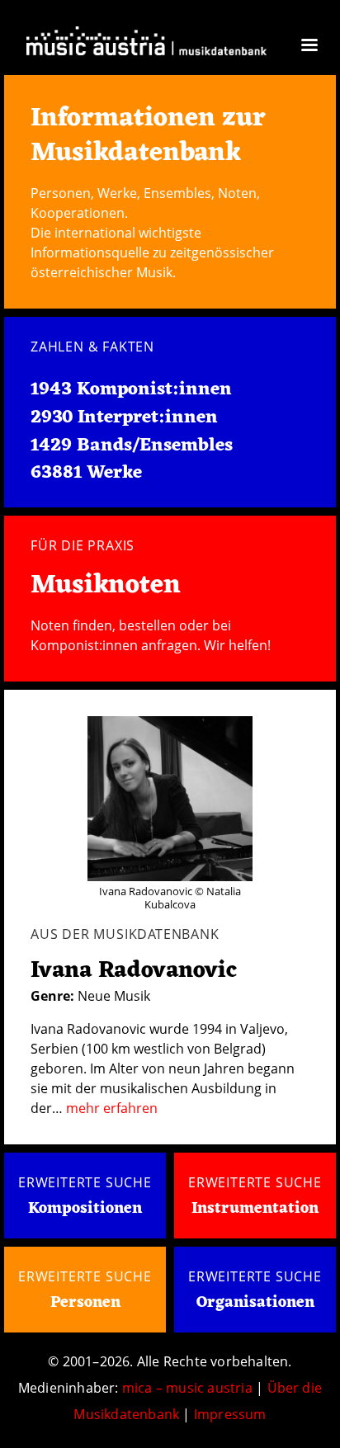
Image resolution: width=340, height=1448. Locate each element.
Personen (85, 1303)
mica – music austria (187, 1388)
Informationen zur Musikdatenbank (148, 136)
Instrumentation (255, 1209)
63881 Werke (86, 472)
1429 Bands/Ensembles (132, 445)
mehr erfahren (112, 1108)
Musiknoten (106, 585)
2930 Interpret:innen (124, 417)
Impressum (230, 1414)
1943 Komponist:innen (131, 389)
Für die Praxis (83, 545)
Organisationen (255, 1303)
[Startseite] (146, 40)
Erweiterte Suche (85, 1182)
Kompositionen (85, 1209)
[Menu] (308, 46)
